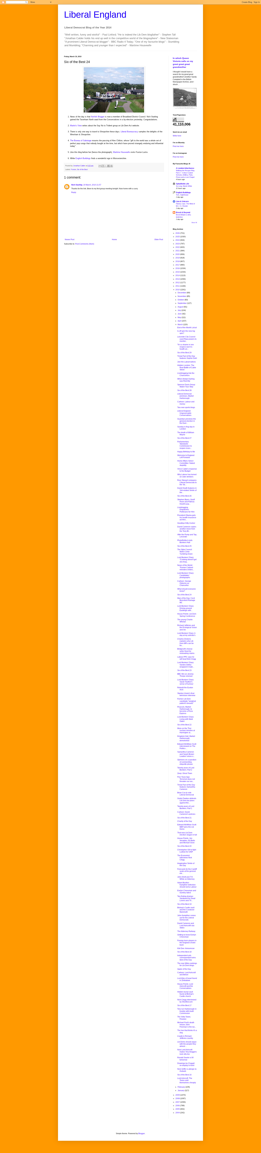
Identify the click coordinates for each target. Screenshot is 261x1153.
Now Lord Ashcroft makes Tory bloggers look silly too (187, 1052)
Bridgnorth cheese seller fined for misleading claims (185, 651)
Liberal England (95, 15)
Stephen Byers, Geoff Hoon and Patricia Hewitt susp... (186, 502)
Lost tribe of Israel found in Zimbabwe (187, 979)
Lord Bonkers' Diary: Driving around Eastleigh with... (185, 608)
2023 (178, 244)
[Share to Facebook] (108, 165)
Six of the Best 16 (184, 1075)
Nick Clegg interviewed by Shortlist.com (186, 1001)
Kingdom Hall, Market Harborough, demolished (186, 738)
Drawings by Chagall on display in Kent (186, 1064)
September (182, 303)
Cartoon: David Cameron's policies (186, 813)
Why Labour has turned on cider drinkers (187, 475)
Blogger (141, 1133)
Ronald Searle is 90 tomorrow (185, 1059)
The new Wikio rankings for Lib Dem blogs (187, 964)
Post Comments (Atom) (84, 244)
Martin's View (76, 125)
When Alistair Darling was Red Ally (186, 380)
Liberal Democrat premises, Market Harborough (185, 396)
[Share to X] (105, 165)
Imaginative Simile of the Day (185, 864)
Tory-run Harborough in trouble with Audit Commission (187, 1011)
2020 (178, 254)
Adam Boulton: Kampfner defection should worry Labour (187, 885)
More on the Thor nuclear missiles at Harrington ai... (186, 730)
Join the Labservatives (186, 362)
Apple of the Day (184, 969)
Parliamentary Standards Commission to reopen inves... (184, 445)
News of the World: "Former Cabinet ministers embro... (185, 567)
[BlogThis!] (102, 165)
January (181, 1090)
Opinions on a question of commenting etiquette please (186, 762)
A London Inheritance (185, 168)
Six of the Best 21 (184, 818)
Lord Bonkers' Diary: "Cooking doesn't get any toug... (187, 559)
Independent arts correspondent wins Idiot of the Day (186, 957)
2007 (178, 1102)
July (179, 310)
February (181, 1087)
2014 (178, 275)
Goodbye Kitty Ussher (186, 523)
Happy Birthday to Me (186, 452)
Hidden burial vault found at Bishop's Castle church (185, 994)
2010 (178, 290)
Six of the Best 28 (184, 390)
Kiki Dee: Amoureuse (186, 948)
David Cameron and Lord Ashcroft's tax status (185, 925)
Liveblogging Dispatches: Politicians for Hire (186, 509)
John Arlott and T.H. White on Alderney (186, 878)
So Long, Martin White (184, 186)
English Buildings (83, 158)
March (180, 324)
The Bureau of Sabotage (80, 140)
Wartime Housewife (121, 152)
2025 (178, 237)
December (182, 293)
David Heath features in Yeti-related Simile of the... (187, 490)
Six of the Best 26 (184, 496)
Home (114, 239)
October (181, 300)
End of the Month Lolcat (187, 327)
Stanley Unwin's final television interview (186, 694)
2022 (178, 247)
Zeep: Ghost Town (184, 773)
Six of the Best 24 (184, 595)
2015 (178, 272)
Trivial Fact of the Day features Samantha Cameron (186, 787)
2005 (178, 1109)
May (180, 317)
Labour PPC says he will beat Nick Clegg (186, 658)
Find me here (178, 146)
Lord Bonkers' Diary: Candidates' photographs (185, 575)
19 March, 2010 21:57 (92, 185)
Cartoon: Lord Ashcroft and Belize (186, 973)
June (180, 314)
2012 (178, 282)
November (182, 296)
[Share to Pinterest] (111, 165)
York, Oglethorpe (182, 195)
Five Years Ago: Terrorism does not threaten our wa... (186, 779)
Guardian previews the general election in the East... (186, 421)
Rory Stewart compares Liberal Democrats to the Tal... (187, 482)
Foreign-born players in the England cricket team (187, 942)
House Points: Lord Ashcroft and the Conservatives (185, 986)
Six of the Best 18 (184, 952)
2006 (178, 1106)
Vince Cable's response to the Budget (187, 470)
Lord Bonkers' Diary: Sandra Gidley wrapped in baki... (185, 664)
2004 (178, 1113)
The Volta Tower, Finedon (184, 1018)
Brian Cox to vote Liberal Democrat (185, 794)
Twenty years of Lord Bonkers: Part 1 (185, 807)
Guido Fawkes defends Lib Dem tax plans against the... (186, 800)
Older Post (158, 239)
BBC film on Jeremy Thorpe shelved (185, 675)
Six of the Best (82, 169)
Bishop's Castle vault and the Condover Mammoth (185, 910)
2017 (178, 265)
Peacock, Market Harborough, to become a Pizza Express (185, 710)
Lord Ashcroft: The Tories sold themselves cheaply (186, 1080)
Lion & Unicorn (182, 201)
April (180, 321)
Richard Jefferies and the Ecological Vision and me (187, 627)
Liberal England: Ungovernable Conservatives (184, 413)
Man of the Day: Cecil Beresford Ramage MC (186, 600)
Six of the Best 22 (184, 725)
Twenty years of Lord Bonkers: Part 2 (185, 769)
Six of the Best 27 (184, 438)
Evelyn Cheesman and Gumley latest (186, 891)
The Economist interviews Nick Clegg (184, 857)
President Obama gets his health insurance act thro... (186, 517)
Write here (177, 136)
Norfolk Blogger (97, 117)
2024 (178, 240)
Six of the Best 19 (184, 904)
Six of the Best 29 (184, 353)
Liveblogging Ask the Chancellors (185, 374)
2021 (178, 251)
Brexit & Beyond (183, 212)
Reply (73, 192)
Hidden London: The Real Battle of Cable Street (186, 367)
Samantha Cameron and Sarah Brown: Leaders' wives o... (186, 754)
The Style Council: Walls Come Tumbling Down (185, 551)
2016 (178, 268)
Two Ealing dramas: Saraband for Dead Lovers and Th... (186, 898)
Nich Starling (76, 185)
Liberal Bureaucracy (129, 131)
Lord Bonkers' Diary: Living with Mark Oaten (185, 719)
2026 (178, 233)
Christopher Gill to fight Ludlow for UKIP (186, 851)
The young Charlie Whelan (185, 621)
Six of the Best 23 (184, 670)
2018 (178, 261)
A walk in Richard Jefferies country (185, 1037)
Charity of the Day (184, 821)
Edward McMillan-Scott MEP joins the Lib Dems (186, 827)
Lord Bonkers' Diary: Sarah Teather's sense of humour (185, 682)
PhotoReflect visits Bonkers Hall (184, 541)
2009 (178, 1095)
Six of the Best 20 (184, 846)
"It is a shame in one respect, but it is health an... (185, 347)
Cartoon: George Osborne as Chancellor (184, 583)
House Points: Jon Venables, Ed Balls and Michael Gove (186, 840)
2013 (178, 279)
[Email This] (100, 165)
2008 (178, 1098)
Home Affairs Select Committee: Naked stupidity (186, 463)
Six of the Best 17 (184, 1005)
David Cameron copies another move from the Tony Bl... (186, 529)
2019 (178, 258)
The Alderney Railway (186, 931)
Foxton (73, 169)
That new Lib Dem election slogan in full (187, 834)
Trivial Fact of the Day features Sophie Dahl (187, 357)
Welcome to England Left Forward (185, 456)
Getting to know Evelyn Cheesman (186, 936)
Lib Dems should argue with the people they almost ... (187, 1044)
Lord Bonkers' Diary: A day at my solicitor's (186, 634)
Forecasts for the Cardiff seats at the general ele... (187, 871)
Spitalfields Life (182, 184)
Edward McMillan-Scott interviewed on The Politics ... (186, 746)
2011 (178, 286)
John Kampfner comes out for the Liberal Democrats (186, 917)
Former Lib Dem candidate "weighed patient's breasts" (186, 701)
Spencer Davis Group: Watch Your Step (186, 386)
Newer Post (69, 239)
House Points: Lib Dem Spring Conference (186, 615)
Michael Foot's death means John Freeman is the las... (186, 1024)
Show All (194, 222)
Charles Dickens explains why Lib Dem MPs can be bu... (185, 642)
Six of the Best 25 (184, 546)
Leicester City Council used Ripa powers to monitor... (187, 339)
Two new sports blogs (186, 407)
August (181, 307)
